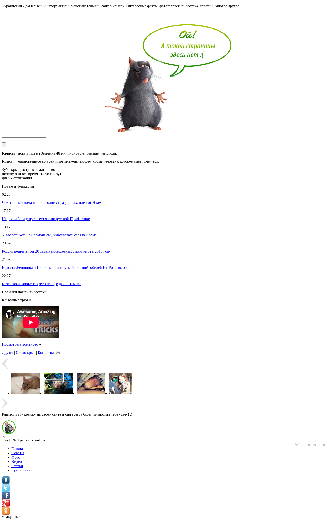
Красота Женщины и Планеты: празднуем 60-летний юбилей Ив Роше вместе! (66, 268)
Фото (15, 457)
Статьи (17, 466)
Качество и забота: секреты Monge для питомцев (41, 284)
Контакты (46, 352)
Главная (17, 449)
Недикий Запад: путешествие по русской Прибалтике (46, 219)
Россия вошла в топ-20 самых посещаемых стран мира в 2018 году (56, 251)
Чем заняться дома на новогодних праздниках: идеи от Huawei (53, 202)
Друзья (7, 352)
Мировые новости (310, 445)
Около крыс (25, 352)
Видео (16, 462)
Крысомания (21, 470)
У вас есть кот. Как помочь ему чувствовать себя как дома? (50, 235)
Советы (17, 453)
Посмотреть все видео (20, 344)
